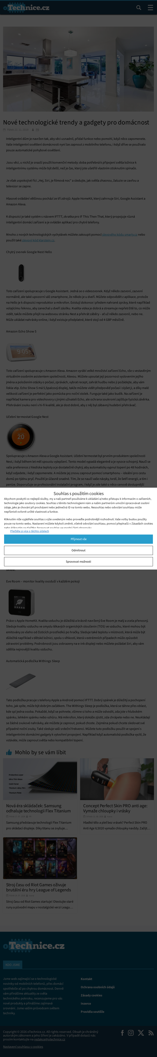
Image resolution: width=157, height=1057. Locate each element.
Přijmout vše (78, 539)
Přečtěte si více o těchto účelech (29, 531)
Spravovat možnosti (78, 561)
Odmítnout (78, 550)
